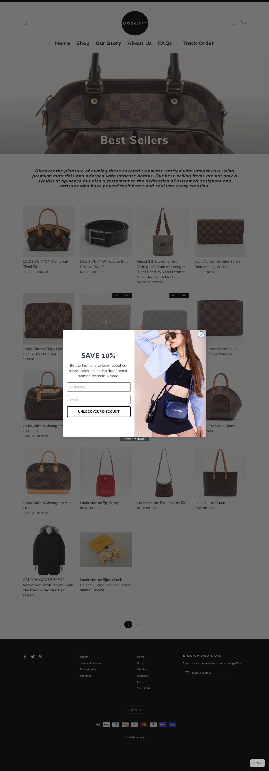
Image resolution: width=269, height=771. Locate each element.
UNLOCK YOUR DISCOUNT (99, 411)
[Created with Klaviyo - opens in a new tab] (134, 439)
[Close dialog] (201, 334)
